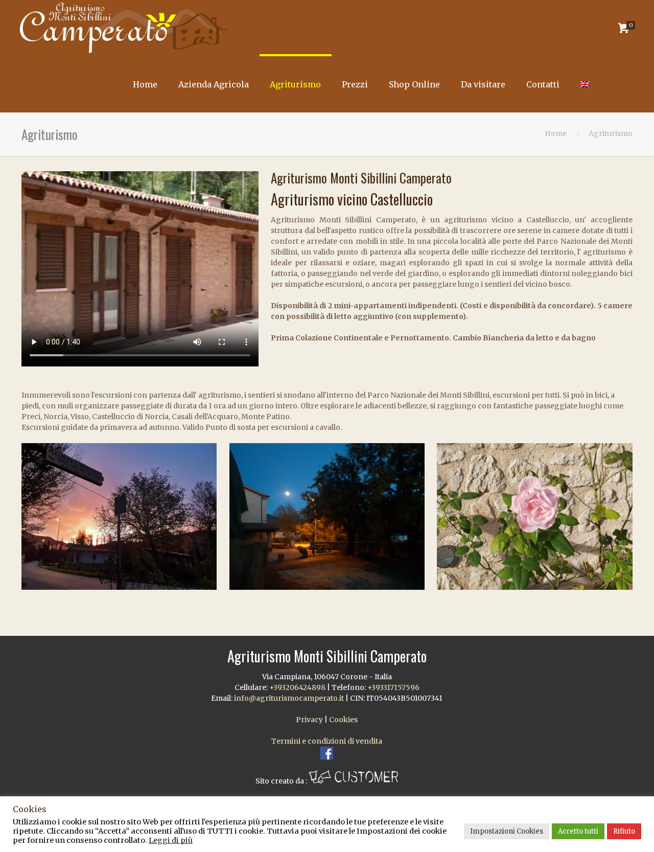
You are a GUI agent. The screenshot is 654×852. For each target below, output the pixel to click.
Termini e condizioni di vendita (326, 741)
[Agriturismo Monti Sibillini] (123, 28)
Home (556, 133)
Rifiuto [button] (624, 831)
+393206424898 (297, 687)
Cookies (343, 719)
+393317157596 (393, 687)
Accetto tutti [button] (578, 831)
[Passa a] (585, 84)
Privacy (309, 719)
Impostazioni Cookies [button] (506, 831)
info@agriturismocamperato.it (289, 698)
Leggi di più (171, 840)
